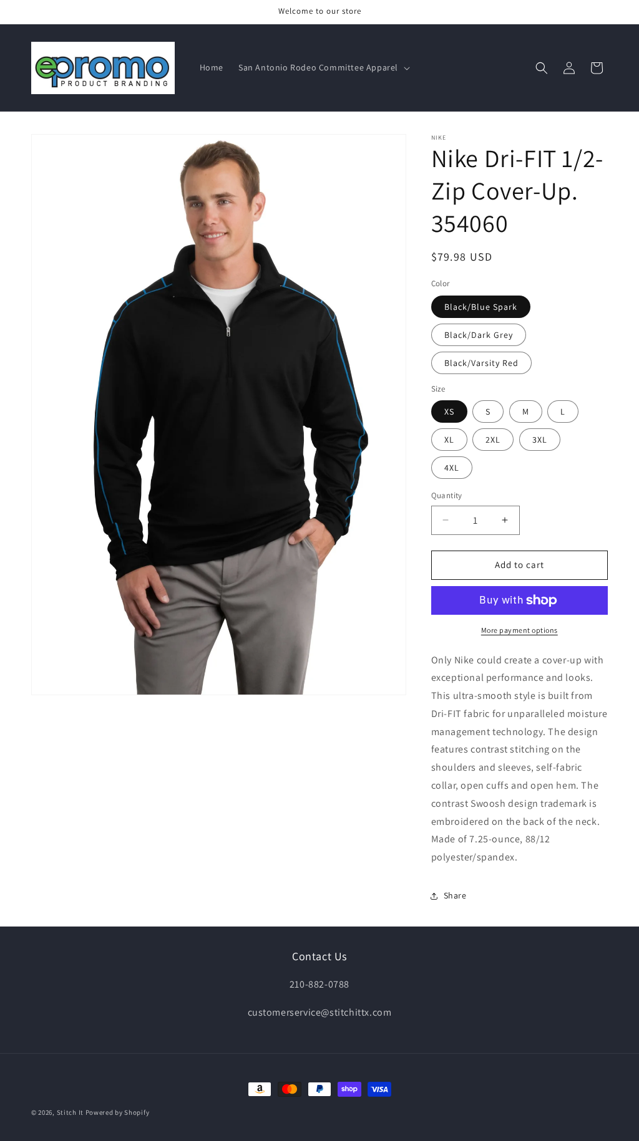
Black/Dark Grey (478, 334)
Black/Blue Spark (480, 306)
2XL (492, 439)
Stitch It (70, 1112)
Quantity (446, 495)
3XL (539, 439)
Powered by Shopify (117, 1112)
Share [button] (455, 895)
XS (449, 411)
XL (449, 439)
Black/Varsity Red (481, 362)
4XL (451, 467)
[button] (323, 67)
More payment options (519, 630)
